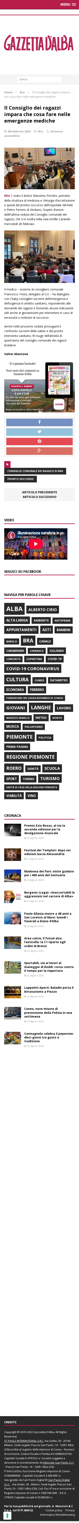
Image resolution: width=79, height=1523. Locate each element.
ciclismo (57, 651)
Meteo (41, 717)
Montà (57, 717)
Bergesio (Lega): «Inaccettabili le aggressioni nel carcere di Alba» (49, 894)
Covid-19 (55, 659)
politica (45, 737)
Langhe (41, 707)
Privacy (70, 1510)
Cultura (17, 679)
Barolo (11, 641)
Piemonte (19, 736)
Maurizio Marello (18, 717)
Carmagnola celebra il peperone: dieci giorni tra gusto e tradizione (49, 1037)
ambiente (41, 620)
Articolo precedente (39, 492)
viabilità (14, 796)
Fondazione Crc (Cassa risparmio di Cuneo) (34, 697)
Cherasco (37, 651)
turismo (50, 778)
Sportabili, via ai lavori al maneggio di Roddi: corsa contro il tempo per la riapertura (49, 966)
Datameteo (59, 680)
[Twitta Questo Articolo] (39, 432)
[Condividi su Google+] (39, 451)
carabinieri (15, 651)
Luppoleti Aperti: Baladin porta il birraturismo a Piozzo (49, 989)
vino (32, 796)
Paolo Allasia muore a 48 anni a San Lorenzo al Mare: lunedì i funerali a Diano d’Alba (47, 917)
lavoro (64, 708)
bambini (64, 630)
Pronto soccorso (20, 479)
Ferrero (37, 689)
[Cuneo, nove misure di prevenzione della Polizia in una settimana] (12, 1017)
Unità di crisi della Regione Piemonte (31, 787)
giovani (15, 708)
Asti (46, 629)
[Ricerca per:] (39, 79)
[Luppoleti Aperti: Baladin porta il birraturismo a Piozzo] (12, 996)
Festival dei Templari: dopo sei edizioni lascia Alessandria (47, 852)
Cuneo (39, 680)
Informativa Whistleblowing (57, 1515)
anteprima (63, 620)
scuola (52, 768)
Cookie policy (54, 1510)
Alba (14, 609)
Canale (45, 641)
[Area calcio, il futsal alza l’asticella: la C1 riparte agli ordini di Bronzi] (12, 947)
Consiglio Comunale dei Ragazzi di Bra (35, 471)
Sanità (33, 769)
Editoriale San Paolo (55, 1462)
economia (15, 690)
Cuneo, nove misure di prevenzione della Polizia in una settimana (48, 1012)
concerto (13, 659)
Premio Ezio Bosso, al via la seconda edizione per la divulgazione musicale (44, 829)
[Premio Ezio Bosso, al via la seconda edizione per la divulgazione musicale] (12, 834)
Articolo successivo (39, 497)
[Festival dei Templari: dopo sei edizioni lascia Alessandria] (12, 859)
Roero (13, 768)
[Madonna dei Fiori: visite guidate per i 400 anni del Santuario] (12, 880)
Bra (40, 131)
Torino (28, 779)
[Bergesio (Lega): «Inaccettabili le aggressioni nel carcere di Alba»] (12, 901)
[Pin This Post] (39, 441)
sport (11, 778)
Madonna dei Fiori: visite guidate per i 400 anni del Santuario (49, 873)
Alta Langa (17, 620)
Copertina (34, 659)
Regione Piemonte (30, 756)
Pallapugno (34, 727)
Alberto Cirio (42, 609)
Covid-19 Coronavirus (32, 668)
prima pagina (17, 747)
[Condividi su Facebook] (39, 422)
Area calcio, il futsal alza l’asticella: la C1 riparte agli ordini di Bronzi (45, 942)
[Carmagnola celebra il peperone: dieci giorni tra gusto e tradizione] (12, 1042)
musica (12, 726)
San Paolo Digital (33, 1480)
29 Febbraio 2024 (19, 131)
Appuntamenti (21, 629)
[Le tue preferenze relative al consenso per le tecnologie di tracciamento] (7, 1516)
